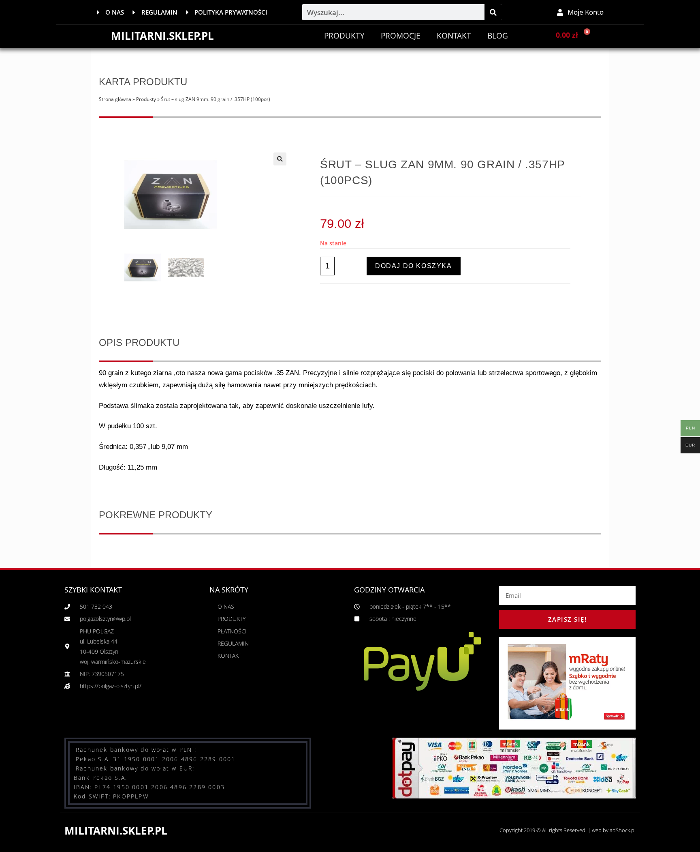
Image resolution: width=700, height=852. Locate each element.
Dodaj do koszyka (413, 265)
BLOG (497, 35)
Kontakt (454, 35)
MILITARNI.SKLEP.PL (162, 35)
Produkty (344, 35)
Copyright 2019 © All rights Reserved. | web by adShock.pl (567, 830)
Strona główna (115, 99)
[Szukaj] (493, 12)
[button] (279, 158)
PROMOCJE (400, 35)
